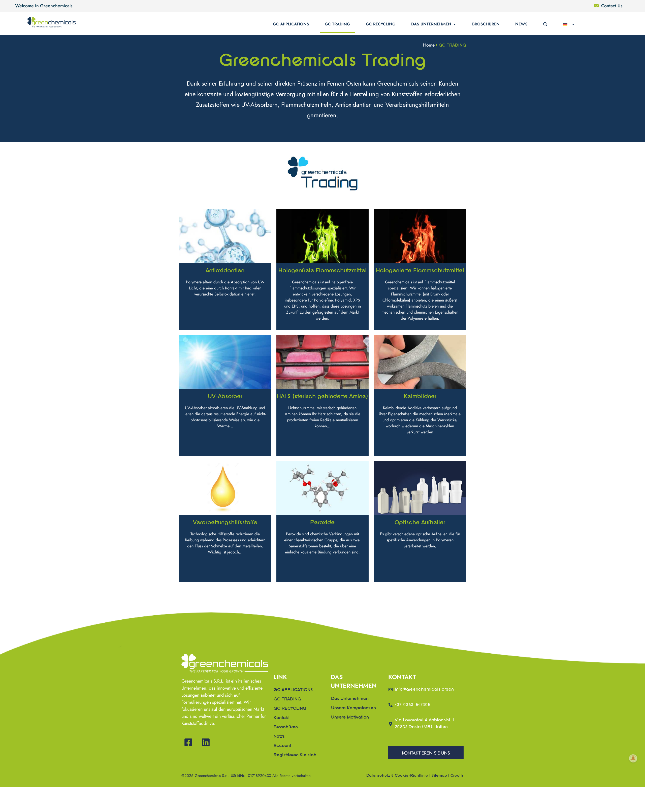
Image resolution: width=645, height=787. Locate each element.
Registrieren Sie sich (295, 755)
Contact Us (612, 6)
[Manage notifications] (633, 758)
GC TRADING (337, 24)
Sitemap (439, 775)
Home (429, 45)
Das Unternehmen (431, 24)
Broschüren (486, 24)
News (521, 24)
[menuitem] (569, 24)
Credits (457, 775)
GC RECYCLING (381, 24)
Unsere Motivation (350, 718)
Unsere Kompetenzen (353, 708)
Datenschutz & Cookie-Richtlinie (397, 775)
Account (282, 746)
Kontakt (281, 718)
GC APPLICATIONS (291, 24)
